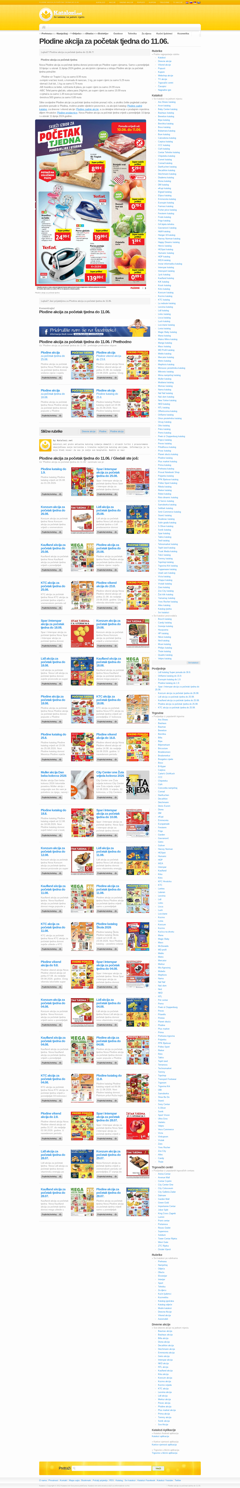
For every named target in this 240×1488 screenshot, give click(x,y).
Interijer (161, 1279)
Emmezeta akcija (166, 1352)
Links (160, 903)
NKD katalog (164, 404)
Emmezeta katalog (167, 199)
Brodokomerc (164, 752)
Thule (160, 1162)
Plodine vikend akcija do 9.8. (51, 963)
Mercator (162, 960)
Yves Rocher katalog (168, 601)
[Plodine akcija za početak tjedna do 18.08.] (52, 415)
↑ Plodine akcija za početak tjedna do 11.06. (183, 1486)
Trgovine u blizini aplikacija (164, 1453)
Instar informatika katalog (170, 264)
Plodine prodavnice (67, 112)
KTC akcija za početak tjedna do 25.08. (53, 586)
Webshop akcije (165, 75)
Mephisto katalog (166, 364)
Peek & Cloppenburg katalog (171, 436)
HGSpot (162, 852)
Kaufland (162, 870)
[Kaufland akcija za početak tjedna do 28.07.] (52, 1213)
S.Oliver (162, 1108)
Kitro (160, 878)
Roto (160, 1054)
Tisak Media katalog (167, 551)
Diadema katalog (166, 177)
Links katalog (164, 314)
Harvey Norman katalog (169, 238)
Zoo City (162, 1151)
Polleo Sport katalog (167, 483)
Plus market (163, 1029)
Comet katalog (165, 159)
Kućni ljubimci (164, 33)
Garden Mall (163, 1199)
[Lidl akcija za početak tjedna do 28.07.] (52, 1176)
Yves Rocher (164, 1147)
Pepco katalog (165, 440)
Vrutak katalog (165, 583)
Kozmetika (183, 33)
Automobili (163, 1319)
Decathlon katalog (166, 170)
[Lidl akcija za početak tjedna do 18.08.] (52, 683)
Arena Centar (164, 1174)
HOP (160, 860)
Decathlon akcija (166, 1345)
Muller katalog (164, 379)
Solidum (162, 1235)
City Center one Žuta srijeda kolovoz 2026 (110, 774)
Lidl (159, 899)
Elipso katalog (164, 195)
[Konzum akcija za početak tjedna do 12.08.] (52, 872)
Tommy (161, 1072)
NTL (160, 996)
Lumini (161, 1217)
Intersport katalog (166, 271)
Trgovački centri (165, 83)
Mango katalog (165, 343)
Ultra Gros (163, 1118)
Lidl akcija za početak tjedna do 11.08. (108, 851)
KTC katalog (164, 300)
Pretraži (65, 1468)
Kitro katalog (164, 289)
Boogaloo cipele (165, 759)
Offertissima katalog (167, 411)
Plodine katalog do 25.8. (53, 736)
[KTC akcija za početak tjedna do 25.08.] (52, 607)
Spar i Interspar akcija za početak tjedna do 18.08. (52, 624)
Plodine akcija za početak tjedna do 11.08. (108, 889)
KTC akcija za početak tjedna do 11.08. (53, 927)
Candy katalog (165, 622)
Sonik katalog (164, 530)
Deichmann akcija (166, 1349)
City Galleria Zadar (167, 1192)
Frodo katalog (164, 217)
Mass (160, 942)
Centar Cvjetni (164, 1181)
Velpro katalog (164, 658)
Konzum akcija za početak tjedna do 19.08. (108, 624)
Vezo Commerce (166, 1129)
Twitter (178, 1480)
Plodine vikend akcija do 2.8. (51, 1115)
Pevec (161, 1011)
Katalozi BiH (199, 2)
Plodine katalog (165, 458)
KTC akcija (163, 1388)
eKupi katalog (164, 188)
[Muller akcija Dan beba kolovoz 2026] (52, 796)
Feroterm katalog (166, 213)
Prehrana (47, 33)
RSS (111, 1480)
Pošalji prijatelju (100, 1480)
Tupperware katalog (167, 569)
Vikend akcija (164, 1315)
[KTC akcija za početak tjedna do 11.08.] (52, 948)
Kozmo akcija (164, 1381)
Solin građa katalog (167, 522)
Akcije (112, 2)
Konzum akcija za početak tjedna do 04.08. (53, 1003)
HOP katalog (164, 256)
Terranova (162, 1065)
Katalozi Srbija (195, 2)
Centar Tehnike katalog (169, 152)
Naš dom (162, 985)
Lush (160, 910)
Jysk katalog (164, 274)
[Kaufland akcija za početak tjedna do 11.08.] (52, 910)
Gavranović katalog (167, 228)
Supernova (163, 1231)
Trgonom (162, 1082)
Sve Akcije (163, 1424)
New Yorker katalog (167, 400)
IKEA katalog (164, 260)
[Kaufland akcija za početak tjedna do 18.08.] (107, 683)
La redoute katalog (167, 303)
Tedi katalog (163, 540)
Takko (161, 1057)
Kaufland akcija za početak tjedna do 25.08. (53, 548)
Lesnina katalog (165, 307)
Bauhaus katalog (166, 113)
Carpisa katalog (165, 141)
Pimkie (161, 1018)
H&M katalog (164, 231)
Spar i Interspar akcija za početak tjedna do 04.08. (108, 965)
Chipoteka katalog (166, 156)
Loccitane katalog (166, 325)
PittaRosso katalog (167, 447)
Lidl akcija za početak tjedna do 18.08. (53, 662)
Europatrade (163, 824)
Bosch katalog (165, 619)
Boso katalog (164, 127)
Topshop (162, 1075)
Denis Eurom (164, 806)
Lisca (160, 906)
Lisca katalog (164, 317)
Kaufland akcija (165, 1370)
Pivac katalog (164, 450)
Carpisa (161, 770)
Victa (160, 1133)
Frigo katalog (164, 220)
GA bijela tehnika (166, 224)
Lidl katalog (163, 310)
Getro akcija (163, 1356)
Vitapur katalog (165, 580)
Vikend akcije (126, 2)
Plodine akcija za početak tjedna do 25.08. (108, 548)
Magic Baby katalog (167, 332)
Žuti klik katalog (165, 594)
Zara (160, 1144)
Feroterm (162, 827)
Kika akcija (163, 1374)
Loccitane (162, 914)
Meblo (161, 953)
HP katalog (163, 633)
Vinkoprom (163, 1136)
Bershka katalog (165, 123)
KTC (160, 885)
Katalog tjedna (165, 609)
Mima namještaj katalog (169, 375)
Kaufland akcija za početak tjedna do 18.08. (108, 662)
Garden (161, 834)
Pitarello (162, 1014)
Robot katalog (164, 494)
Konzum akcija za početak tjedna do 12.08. (53, 851)
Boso (160, 763)
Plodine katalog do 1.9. (53, 470)
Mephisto (162, 975)
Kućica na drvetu (166, 932)
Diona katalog (164, 181)
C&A (160, 784)
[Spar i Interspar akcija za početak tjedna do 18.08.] (52, 645)
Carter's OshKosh (166, 773)
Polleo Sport (164, 1047)
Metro (160, 957)
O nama (43, 1480)
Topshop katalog (166, 562)
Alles (160, 1154)
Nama (161, 978)
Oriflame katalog (166, 415)
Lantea (161, 888)
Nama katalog (164, 389)
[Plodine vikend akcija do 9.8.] (52, 986)
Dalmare (162, 1195)
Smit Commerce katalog (169, 512)
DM (159, 813)
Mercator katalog (166, 357)
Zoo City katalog (166, 591)
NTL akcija (163, 1367)
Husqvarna (163, 630)
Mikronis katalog (166, 371)
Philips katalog (165, 648)
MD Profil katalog (166, 350)
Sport (160, 1283)
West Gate (163, 1242)
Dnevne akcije (88, 431)
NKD (160, 993)
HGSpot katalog (165, 249)
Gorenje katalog (165, 626)
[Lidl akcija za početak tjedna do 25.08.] (107, 531)
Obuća (89, 33)
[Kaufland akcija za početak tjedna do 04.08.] (52, 1062)
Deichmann (163, 802)
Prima (161, 1032)
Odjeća (76, 33)
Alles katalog (164, 605)
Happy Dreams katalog (169, 242)
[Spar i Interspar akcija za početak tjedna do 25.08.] (107, 493)
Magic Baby (163, 939)
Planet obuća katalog (168, 454)
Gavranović (163, 838)
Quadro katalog (165, 655)
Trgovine (164, 2)
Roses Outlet (164, 1228)
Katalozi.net (65, 440)
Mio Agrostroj (164, 967)
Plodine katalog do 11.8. (109, 1077)
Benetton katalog (166, 116)
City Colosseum (165, 1188)
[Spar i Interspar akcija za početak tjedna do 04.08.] (107, 986)
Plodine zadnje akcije (87, 109)
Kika (160, 874)
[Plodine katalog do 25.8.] (107, 415)
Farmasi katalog (165, 206)
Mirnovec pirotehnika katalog (171, 368)
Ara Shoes (163, 719)
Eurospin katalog (166, 202)
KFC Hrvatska (164, 881)
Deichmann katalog (167, 174)
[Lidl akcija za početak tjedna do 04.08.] (107, 1024)
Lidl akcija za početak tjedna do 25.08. (108, 510)
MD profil (162, 949)
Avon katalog (164, 105)
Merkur (161, 964)
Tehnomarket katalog (168, 544)
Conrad (161, 791)
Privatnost (53, 1480)
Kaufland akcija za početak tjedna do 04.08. (53, 1041)
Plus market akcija (167, 1410)
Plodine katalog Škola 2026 (106, 925)
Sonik (160, 1111)
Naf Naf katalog (165, 393)
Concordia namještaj (167, 788)
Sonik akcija (164, 1421)
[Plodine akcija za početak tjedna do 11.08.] (107, 910)
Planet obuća (164, 1021)
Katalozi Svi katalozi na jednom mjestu (62, 15)
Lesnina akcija (165, 1392)
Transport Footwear (167, 1079)
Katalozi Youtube (165, 1480)
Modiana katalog (166, 382)
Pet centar (163, 1000)
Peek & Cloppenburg (167, 1007)
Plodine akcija (50, 352)
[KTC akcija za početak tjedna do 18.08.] (107, 721)
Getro (160, 842)
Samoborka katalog (167, 504)
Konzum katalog (165, 292)
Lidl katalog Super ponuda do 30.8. (174, 672)
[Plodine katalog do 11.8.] (107, 1100)
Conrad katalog (165, 163)
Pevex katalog (165, 443)
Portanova (163, 1224)
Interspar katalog (166, 267)
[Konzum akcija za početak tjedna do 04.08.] (52, 1024)
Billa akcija (163, 1338)
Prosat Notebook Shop (168, 472)
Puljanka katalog (166, 476)
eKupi (160, 816)
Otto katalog (164, 425)
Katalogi (191, 2)
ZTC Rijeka (163, 1246)
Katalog (119, 1480)
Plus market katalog (167, 461)
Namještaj (62, 33)
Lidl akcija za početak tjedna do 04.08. (108, 1003)
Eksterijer (103, 33)
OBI (160, 1090)
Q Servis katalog (166, 501)
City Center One (165, 1184)
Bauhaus (162, 723)
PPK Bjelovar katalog (168, 479)
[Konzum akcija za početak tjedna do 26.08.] (52, 531)
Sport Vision (164, 1115)
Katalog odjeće (165, 1304)
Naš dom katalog (166, 397)
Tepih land (163, 1061)
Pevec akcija (164, 1403)
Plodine (102, 431)
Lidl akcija (163, 1396)
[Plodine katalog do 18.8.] (52, 834)
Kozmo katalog (165, 296)
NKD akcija (163, 1363)
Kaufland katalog (166, 278)
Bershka (162, 734)
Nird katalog (163, 640)
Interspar (162, 867)
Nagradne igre (164, 90)
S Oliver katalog (165, 526)
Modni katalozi (165, 1308)
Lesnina (161, 896)
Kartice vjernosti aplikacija (164, 1444)
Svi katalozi (163, 612)
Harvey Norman (165, 849)
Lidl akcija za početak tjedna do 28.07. (53, 1155)
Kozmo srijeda (165, 1385)
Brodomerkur (164, 755)
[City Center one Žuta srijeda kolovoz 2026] (107, 796)
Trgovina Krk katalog (168, 566)
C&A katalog (164, 149)
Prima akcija (164, 1414)
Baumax (162, 727)
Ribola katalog (164, 486)
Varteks (161, 1122)
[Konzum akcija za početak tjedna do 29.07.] (107, 1176)
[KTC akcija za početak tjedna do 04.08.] (52, 1100)
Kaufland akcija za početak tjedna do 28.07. (53, 1193)
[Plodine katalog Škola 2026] (107, 948)
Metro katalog (164, 361)
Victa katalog (164, 576)
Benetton (162, 730)
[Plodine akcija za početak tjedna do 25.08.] (52, 377)
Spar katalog (164, 533)
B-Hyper (162, 766)
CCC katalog (164, 145)
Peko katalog (164, 429)
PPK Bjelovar (164, 1043)
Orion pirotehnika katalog (170, 418)
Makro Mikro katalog (167, 339)
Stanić (161, 1100)
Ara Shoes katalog (167, 102)
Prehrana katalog (166, 468)
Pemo (161, 1003)
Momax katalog (165, 386)
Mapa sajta (74, 1480)
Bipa (160, 741)
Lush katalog (164, 321)
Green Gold (163, 1202)
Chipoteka (163, 781)
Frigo (160, 831)
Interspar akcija (165, 1360)
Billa (160, 737)
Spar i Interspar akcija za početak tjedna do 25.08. (108, 472)
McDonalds (163, 946)
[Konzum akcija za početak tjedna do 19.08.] (107, 645)
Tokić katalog (164, 555)
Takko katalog (164, 537)
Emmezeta (163, 820)
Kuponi (152, 2)
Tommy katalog (165, 558)
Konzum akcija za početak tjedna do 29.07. (108, 1155)
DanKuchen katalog (167, 167)
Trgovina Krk (164, 1086)
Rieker (161, 1050)
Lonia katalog (164, 328)
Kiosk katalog (164, 285)
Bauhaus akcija (165, 1334)
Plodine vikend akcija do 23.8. (106, 584)
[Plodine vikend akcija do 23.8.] (107, 377)
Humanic (162, 856)
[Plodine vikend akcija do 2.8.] (52, 1138)
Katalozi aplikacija (160, 1436)
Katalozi (100, 2)
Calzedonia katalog (167, 138)
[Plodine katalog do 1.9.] (52, 493)
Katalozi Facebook (146, 1480)
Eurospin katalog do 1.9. (169, 679)
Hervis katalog (165, 246)
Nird (160, 989)
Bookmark (86, 1480)
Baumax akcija (165, 1331)
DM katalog (163, 184)
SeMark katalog (165, 508)
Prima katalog (164, 465)
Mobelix (161, 971)
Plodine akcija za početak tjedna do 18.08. (53, 700)
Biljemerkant (164, 745)
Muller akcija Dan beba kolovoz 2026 (53, 774)
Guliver (161, 845)
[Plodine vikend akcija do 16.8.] (107, 759)
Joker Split (163, 1210)
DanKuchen (163, 795)
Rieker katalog (165, 490)
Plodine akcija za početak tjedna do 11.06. (103, 41)
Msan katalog (164, 644)
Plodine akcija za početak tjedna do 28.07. (108, 1193)
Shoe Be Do (163, 1097)
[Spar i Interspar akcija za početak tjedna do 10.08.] (107, 834)
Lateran (161, 892)
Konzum (162, 924)
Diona (160, 809)
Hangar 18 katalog (166, 235)
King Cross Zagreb (167, 1213)
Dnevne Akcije (165, 1312)
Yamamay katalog (166, 598)
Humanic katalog (166, 253)
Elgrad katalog (165, 192)
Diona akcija (164, 1342)
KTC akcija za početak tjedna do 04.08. (53, 1079)
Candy (161, 1158)
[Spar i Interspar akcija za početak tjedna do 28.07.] (107, 1138)
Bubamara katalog (166, 131)
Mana (160, 935)
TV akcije (178, 2)
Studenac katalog (166, 519)
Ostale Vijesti (164, 1249)
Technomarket (164, 1068)
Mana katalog (164, 335)
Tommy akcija (164, 1417)
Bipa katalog (164, 120)
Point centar (163, 1220)
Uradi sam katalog (166, 573)
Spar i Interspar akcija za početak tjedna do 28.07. (108, 1117)
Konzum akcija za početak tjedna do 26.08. (53, 510)
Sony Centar (164, 1104)
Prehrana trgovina (166, 1036)
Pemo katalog (164, 433)
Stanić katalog (165, 515)
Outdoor (118, 33)
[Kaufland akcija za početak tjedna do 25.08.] (52, 569)
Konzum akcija (165, 1378)
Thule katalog (164, 651)
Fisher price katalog (167, 210)
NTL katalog (163, 407)
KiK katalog (163, 282)
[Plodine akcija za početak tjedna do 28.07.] (107, 1213)
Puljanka (162, 1039)
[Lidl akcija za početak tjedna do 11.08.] (107, 872)
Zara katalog (164, 587)
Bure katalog (164, 134)
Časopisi (162, 86)
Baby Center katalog (167, 109)
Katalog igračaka (166, 1301)
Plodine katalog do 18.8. (53, 811)
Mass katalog (164, 346)
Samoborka (163, 1093)
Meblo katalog (164, 353)
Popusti (141, 2)
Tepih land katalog (166, 548)
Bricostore (163, 748)
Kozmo (161, 917)
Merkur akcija (164, 1399)
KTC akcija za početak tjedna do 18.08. (108, 700)
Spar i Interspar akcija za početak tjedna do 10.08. (108, 813)
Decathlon (163, 799)
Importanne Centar (167, 1206)
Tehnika (132, 33)
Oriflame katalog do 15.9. (170, 676)
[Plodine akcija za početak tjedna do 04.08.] (107, 1062)
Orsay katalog (164, 422)
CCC (160, 777)
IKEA (160, 863)
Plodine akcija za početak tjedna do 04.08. (108, 1041)
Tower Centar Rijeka (167, 1238)
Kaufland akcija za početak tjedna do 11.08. (53, 889)
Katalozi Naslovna (44, 27)
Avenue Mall (164, 1177)
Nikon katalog (164, 637)
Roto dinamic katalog (168, 497)
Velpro (161, 1126)
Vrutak (161, 1140)
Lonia (160, 921)
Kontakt (63, 1480)
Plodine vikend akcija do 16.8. (106, 736)
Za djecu (146, 33)
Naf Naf (161, 982)
